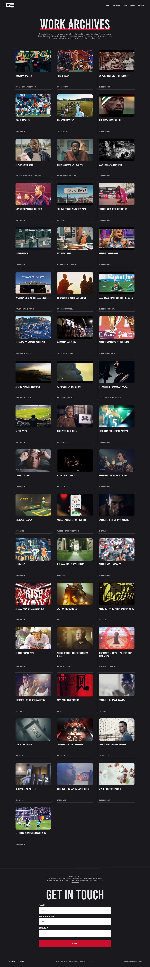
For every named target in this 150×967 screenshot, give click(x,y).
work (125, 5)
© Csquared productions (133, 961)
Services (64, 961)
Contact (141, 5)
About (76, 961)
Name (41, 905)
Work (71, 961)
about (132, 5)
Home (58, 961)
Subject (43, 928)
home (108, 5)
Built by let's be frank (16, 961)
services (116, 5)
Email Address (46, 917)
